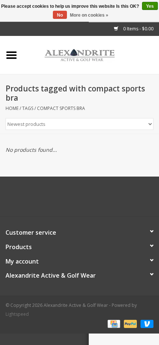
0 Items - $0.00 (137, 29)
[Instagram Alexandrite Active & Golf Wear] (99, 199)
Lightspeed (17, 314)
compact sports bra (61, 108)
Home (12, 108)
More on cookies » (89, 15)
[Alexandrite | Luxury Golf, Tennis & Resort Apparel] (91, 54)
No (60, 15)
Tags (27, 108)
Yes (150, 6)
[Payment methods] (113, 323)
